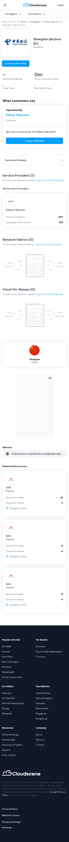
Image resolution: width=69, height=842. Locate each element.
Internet (6, 651)
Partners (40, 739)
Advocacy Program (12, 744)
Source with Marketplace (49, 651)
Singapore (41, 713)
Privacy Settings (11, 822)
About (39, 734)
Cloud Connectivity (12, 677)
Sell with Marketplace (13, 703)
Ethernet (6, 666)
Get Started (8, 698)
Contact (40, 744)
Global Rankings (10, 734)
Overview (40, 646)
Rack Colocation (10, 661)
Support (6, 749)
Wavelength (8, 672)
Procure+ (40, 656)
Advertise (7, 713)
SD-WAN (6, 646)
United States (43, 693)
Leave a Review (34, 140)
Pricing (5, 708)
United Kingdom (44, 698)
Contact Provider (15, 63)
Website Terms (10, 815)
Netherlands (42, 708)
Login (60, 5)
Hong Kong (41, 718)
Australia (40, 703)
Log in (39, 180)
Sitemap (7, 827)
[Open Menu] (5, 5)
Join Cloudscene (55, 180)
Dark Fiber (7, 656)
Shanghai (34, 21)
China (23, 21)
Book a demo (9, 755)
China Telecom (51, 21)
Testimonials (8, 739)
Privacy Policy (10, 809)
